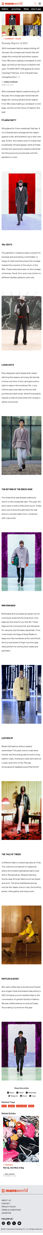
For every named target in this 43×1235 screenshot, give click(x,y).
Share (12, 1093)
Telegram (14, 1096)
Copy (34, 1096)
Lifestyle (27, 9)
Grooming (16, 9)
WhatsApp (32, 1093)
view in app (36, 9)
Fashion (5, 9)
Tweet (21, 1093)
